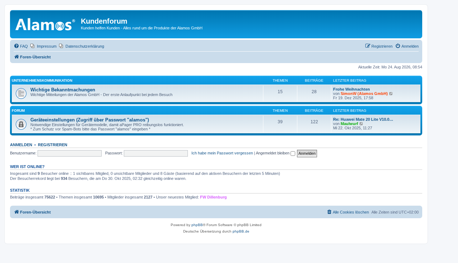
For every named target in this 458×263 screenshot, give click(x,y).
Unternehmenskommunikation (42, 80)
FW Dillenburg (213, 197)
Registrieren (52, 145)
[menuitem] (21, 46)
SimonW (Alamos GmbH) (364, 93)
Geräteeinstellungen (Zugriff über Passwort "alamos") (89, 120)
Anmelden (21, 145)
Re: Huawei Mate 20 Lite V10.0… (363, 119)
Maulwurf (349, 123)
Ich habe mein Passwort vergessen (222, 153)
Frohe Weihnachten (351, 89)
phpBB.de (241, 231)
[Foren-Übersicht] (46, 23)
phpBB (197, 225)
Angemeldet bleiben (273, 153)
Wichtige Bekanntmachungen (62, 89)
